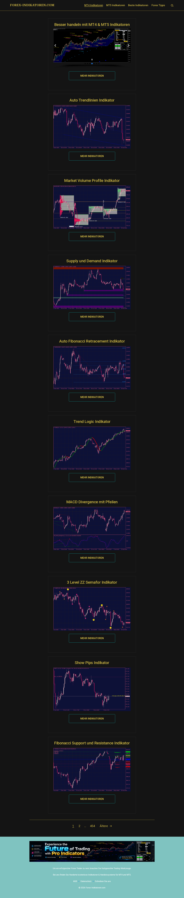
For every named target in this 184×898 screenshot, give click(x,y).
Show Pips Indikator (92, 662)
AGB (75, 881)
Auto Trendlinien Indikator (92, 100)
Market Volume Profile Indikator (92, 180)
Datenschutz (85, 881)
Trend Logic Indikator (92, 421)
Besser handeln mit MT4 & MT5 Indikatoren (92, 24)
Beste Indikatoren (138, 5)
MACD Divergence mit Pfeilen (92, 502)
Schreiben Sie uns (103, 881)
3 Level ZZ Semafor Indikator (92, 582)
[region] (92, 48)
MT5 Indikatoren (115, 5)
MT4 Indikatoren (93, 5)
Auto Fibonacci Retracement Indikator (92, 341)
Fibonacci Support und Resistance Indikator (92, 743)
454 (92, 826)
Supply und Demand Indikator (92, 261)
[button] (55, 45)
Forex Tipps (158, 5)
